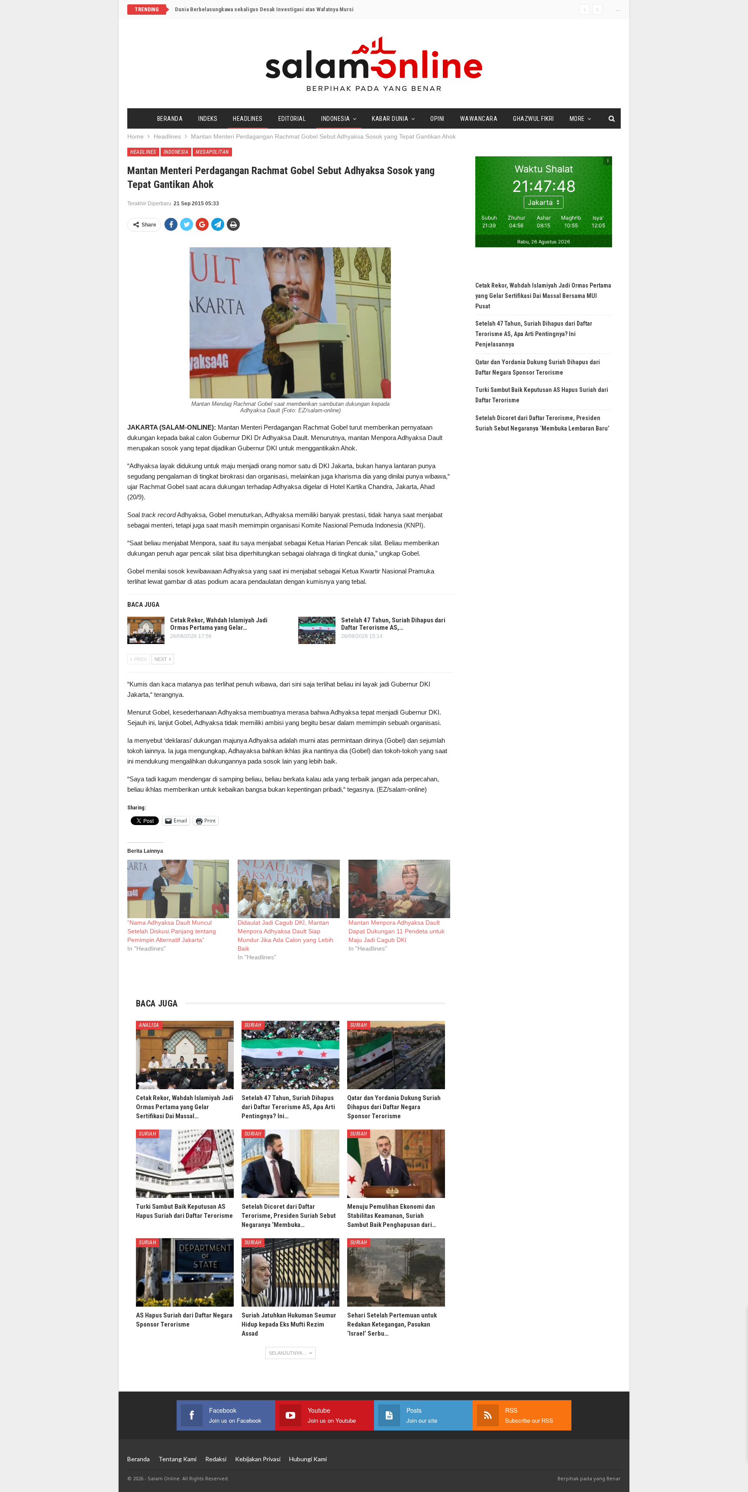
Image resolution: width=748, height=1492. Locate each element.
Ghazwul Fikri (533, 118)
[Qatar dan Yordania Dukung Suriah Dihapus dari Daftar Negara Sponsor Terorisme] (396, 1055)
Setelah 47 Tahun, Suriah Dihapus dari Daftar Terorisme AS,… (393, 623)
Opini (437, 118)
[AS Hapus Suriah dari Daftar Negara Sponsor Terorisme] (185, 1272)
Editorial (292, 118)
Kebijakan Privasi (257, 1459)
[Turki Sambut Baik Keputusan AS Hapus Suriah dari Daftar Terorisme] (185, 1164)
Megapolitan (212, 152)
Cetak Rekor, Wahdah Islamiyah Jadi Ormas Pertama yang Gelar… (219, 623)
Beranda (170, 118)
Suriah (253, 1025)
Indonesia (335, 118)
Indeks (207, 118)
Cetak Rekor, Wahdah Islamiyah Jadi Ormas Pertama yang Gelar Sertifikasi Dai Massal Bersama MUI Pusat (543, 296)
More (577, 118)
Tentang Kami (177, 1459)
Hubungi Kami (308, 1459)
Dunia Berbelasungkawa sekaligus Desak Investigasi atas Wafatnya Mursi (264, 9)
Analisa (149, 1025)
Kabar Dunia (390, 118)
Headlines (248, 118)
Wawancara (479, 118)
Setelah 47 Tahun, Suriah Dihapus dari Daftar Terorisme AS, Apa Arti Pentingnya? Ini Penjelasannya (533, 334)
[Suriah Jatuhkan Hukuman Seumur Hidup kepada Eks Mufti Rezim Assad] (290, 1272)
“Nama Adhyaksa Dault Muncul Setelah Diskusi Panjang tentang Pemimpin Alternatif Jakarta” (171, 931)
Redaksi (215, 1459)
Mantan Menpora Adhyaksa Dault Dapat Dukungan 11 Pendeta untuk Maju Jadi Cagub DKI (396, 931)
